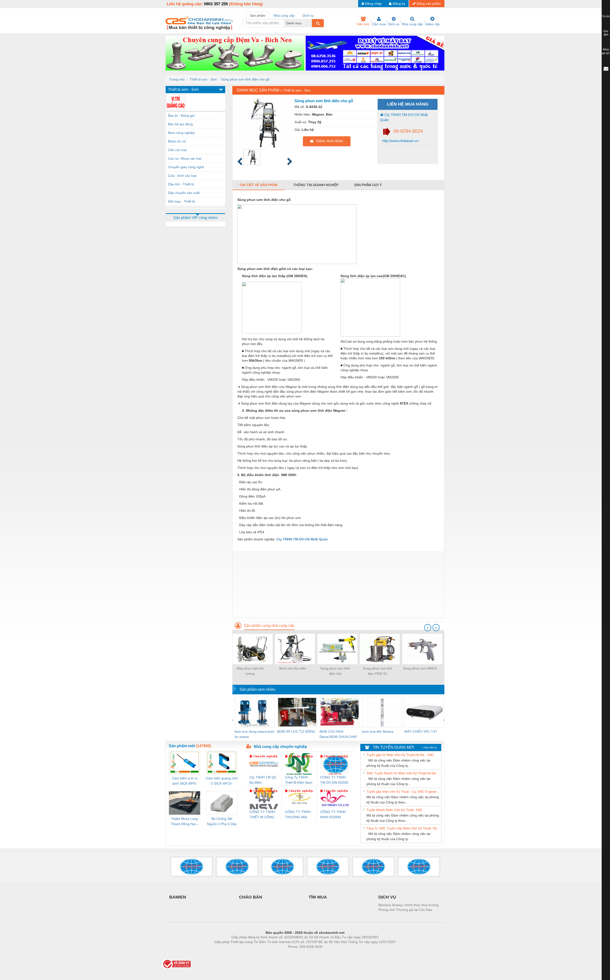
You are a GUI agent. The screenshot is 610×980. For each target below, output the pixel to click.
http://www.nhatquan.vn (399, 141)
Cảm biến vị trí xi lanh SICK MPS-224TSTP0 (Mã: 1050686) (184, 781)
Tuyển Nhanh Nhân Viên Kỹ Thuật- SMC (394, 810)
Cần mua (379, 24)
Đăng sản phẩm (429, 3)
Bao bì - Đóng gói (181, 115)
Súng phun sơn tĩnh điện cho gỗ (245, 79)
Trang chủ (176, 79)
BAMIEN (177, 897)
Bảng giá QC (606, 51)
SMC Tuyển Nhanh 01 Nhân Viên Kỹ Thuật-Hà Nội (401, 773)
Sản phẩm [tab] (257, 15)
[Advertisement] (338, 584)
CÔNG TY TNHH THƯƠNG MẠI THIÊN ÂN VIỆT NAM (297, 815)
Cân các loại (177, 150)
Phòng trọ (274, 954)
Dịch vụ (393, 24)
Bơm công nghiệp (181, 133)
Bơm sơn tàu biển (292, 668)
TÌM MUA (318, 897)
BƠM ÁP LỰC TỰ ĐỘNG (296, 731)
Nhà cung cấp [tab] (284, 15)
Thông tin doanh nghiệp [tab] (315, 185)
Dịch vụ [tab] (308, 15)
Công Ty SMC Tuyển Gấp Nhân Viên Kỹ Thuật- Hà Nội (403, 828)
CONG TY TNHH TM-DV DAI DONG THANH (334, 780)
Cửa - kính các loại (182, 176)
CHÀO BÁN (250, 897)
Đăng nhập (373, 3)
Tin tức (606, 16)
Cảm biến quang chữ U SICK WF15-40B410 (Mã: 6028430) (222, 781)
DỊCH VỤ (387, 897)
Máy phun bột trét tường (250, 670)
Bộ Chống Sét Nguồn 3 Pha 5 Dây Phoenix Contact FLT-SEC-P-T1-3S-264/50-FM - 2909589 (222, 822)
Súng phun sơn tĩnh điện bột (335, 670)
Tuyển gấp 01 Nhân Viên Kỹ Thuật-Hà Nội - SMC (400, 755)
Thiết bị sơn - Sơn (203, 79)
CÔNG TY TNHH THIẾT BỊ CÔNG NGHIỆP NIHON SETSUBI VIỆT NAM (262, 815)
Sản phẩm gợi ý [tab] (368, 185)
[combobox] (310, 23)
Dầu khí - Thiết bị (181, 184)
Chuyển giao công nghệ (186, 167)
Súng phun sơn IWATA (420, 668)
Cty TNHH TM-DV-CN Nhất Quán (404, 117)
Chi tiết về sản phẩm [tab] (259, 185)
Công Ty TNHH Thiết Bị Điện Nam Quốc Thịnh (298, 780)
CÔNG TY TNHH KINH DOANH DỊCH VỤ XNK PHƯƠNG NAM (333, 815)
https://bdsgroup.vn (298, 954)
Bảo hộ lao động (180, 124)
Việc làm (363, 24)
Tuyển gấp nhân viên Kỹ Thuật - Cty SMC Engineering (403, 791)
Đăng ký (399, 3)
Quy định (605, 33)
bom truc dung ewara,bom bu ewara (254, 734)
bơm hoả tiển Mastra (377, 731)
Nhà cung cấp (412, 24)
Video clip (432, 24)
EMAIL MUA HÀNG (328, 141)
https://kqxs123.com (328, 954)
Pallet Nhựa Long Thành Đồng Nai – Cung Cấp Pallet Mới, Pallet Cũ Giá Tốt (184, 822)
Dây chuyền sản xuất (184, 193)
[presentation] (427, 627)
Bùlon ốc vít (177, 141)
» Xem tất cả (429, 747)
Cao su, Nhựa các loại (184, 158)
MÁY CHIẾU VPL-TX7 (420, 731)
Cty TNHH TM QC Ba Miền (263, 779)
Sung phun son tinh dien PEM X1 (377, 670)
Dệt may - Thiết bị (181, 201)
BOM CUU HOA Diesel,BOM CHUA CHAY (338, 734)
